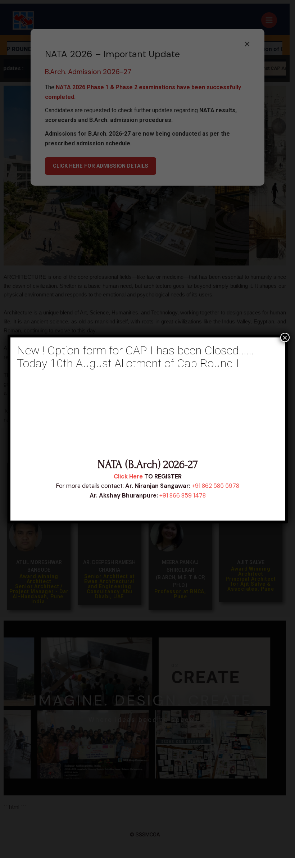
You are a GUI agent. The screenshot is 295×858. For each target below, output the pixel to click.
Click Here (128, 476)
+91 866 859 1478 (182, 495)
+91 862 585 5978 (215, 486)
